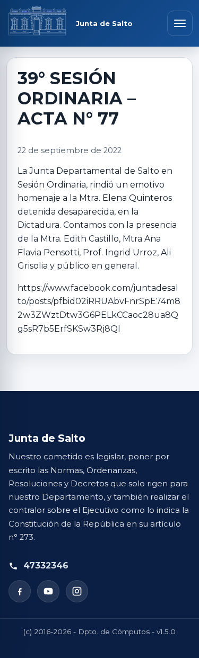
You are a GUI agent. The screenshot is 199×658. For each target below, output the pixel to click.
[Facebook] (19, 591)
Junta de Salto (104, 24)
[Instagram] (77, 591)
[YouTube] (48, 591)
